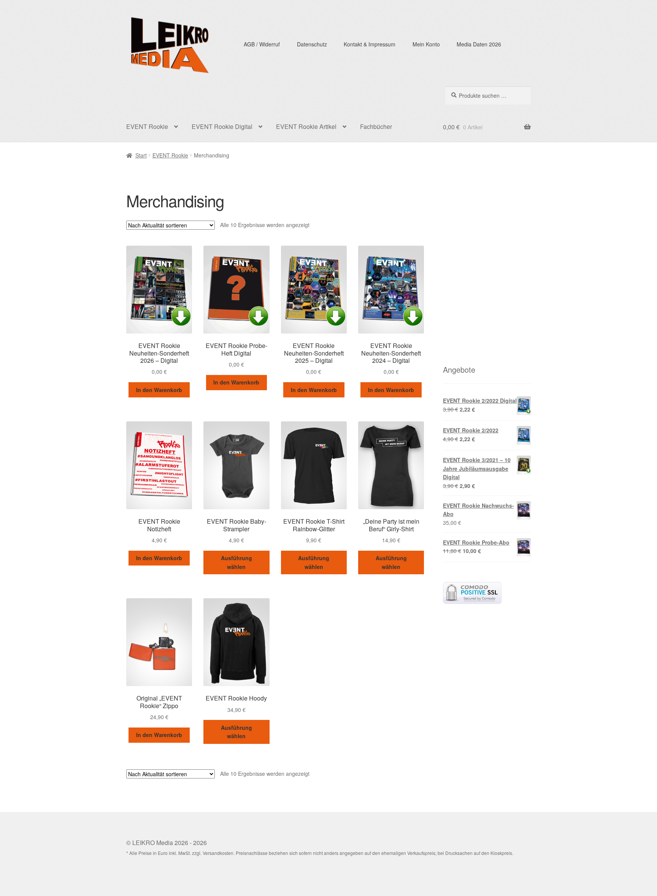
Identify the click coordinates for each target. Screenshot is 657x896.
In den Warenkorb (159, 390)
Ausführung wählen (236, 562)
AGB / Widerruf (262, 44)
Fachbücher (376, 126)
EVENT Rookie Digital (222, 126)
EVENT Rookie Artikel (306, 126)
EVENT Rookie (147, 126)
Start (141, 155)
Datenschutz (312, 44)
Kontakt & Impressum (369, 44)
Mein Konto (426, 44)
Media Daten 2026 (479, 44)
